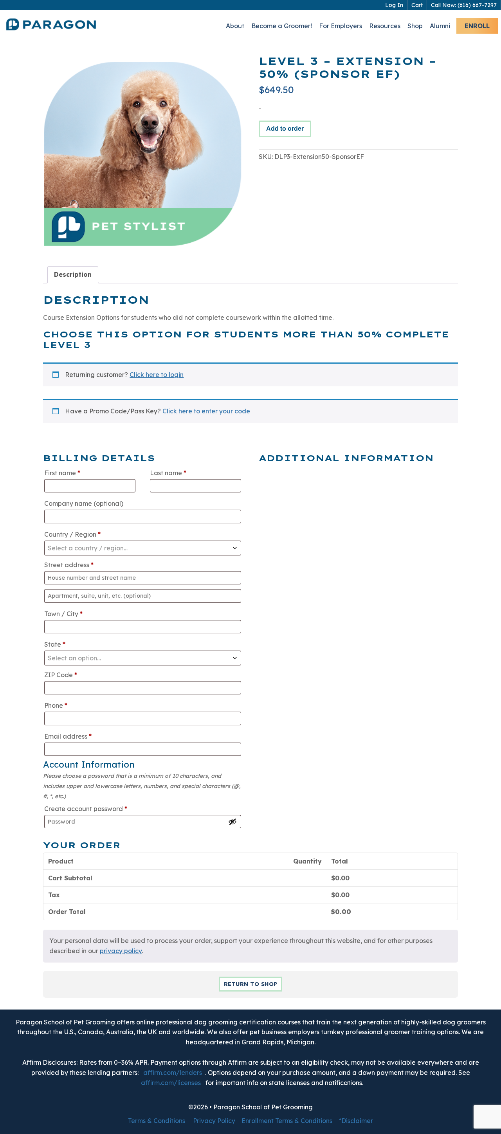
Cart (417, 5)
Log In (394, 5)
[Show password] (232, 821)
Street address (69, 565)
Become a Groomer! (281, 26)
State (54, 644)
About (235, 26)
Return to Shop (250, 984)
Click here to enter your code (206, 411)
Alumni (440, 26)
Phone (55, 705)
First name (62, 473)
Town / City (63, 614)
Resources (384, 26)
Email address (68, 736)
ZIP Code (60, 675)
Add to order (285, 128)
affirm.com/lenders (172, 1072)
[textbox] (142, 548)
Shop (415, 26)
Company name (83, 503)
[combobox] (142, 548)
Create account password (85, 809)
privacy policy (121, 951)
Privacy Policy (214, 1121)
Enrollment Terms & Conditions (286, 1121)
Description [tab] (73, 274)
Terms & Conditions (156, 1121)
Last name (168, 473)
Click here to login (157, 375)
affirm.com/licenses (171, 1083)
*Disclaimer (356, 1121)
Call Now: (464, 5)
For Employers (340, 26)
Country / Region (72, 534)
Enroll (477, 26)
